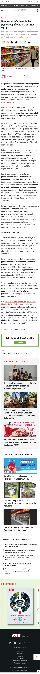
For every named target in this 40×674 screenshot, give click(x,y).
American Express (8, 102)
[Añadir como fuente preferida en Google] (36, 657)
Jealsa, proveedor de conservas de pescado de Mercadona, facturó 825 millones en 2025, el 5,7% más (18, 558)
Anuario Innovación (19, 2)
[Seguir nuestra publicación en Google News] (4, 42)
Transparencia (20, 658)
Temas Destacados (7, 2)
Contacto (20, 651)
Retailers (4, 18)
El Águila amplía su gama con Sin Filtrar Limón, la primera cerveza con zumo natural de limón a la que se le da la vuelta (20, 414)
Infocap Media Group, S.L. (22, 667)
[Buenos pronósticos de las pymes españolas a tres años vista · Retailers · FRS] (20, 10)
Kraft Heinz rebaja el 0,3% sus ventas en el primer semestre (17, 564)
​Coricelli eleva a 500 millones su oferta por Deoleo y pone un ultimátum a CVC (20, 545)
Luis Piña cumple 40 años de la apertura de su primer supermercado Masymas (20, 503)
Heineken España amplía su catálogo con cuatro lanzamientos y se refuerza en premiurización (20, 386)
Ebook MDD (36, 2)
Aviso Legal (20, 656)
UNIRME (20, 342)
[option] (20, 605)
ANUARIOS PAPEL (6, 5)
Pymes (12, 329)
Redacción (9, 76)
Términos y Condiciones (20, 661)
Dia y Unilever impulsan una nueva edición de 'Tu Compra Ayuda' (18, 477)
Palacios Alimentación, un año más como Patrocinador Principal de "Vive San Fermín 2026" (20, 442)
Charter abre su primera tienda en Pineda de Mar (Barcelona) (18, 528)
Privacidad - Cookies (20, 663)
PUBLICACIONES (8, 584)
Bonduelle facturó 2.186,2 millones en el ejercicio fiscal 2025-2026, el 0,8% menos (19, 551)
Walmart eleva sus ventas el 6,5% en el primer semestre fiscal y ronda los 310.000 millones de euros (18, 571)
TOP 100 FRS (28, 2)
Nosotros (20, 653)
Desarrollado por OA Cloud (20, 670)
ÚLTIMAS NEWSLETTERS (20, 5)
